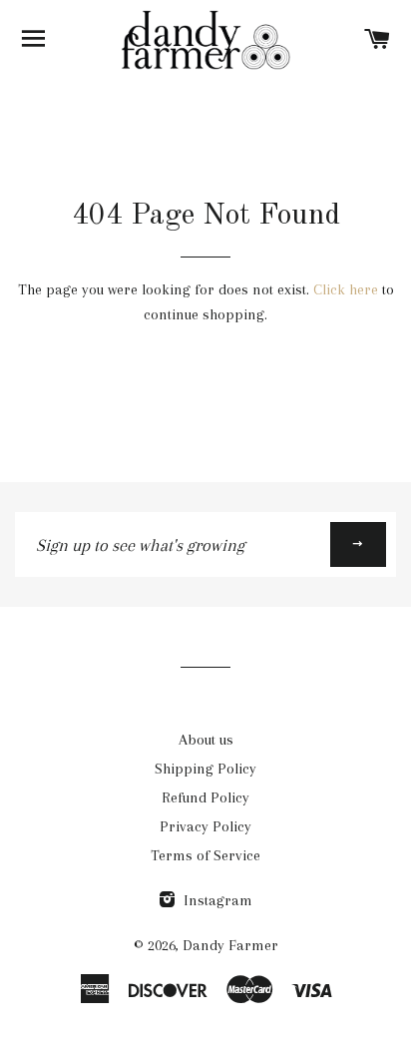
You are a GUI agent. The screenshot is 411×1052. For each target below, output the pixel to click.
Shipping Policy (205, 769)
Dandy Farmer (230, 945)
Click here (345, 289)
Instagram (216, 900)
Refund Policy (205, 797)
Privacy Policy (205, 826)
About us (206, 740)
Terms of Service (205, 855)
